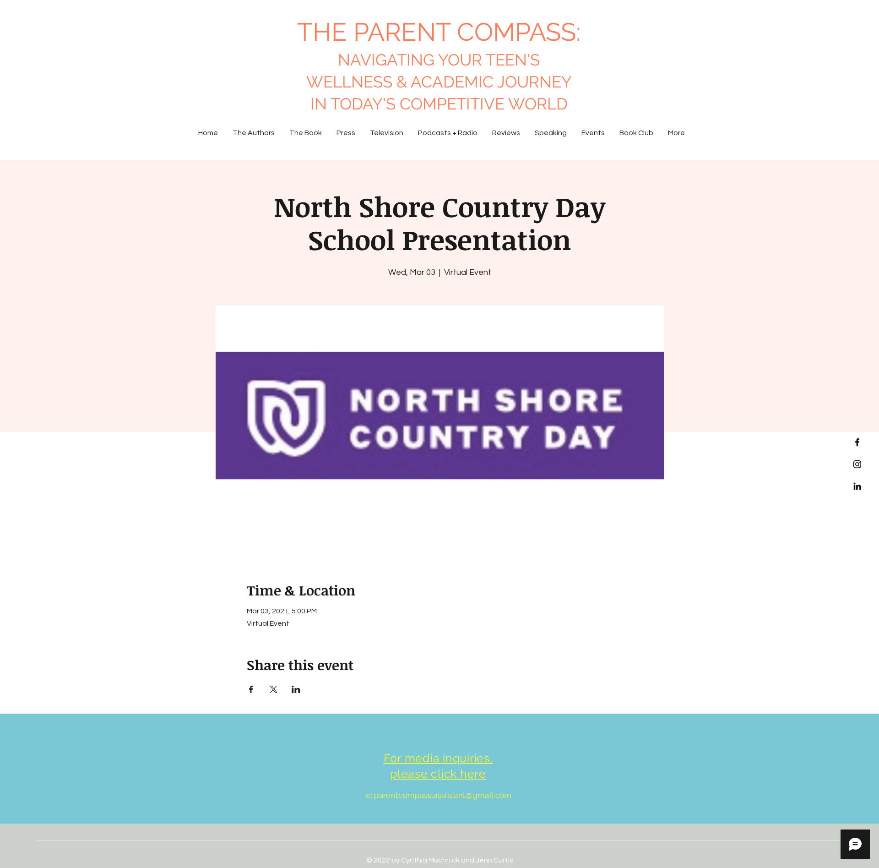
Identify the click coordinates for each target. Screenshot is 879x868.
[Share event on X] (273, 689)
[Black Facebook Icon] (857, 442)
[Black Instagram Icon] (857, 464)
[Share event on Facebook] (251, 689)
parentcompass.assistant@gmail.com (442, 795)
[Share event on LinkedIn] (296, 689)
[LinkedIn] (857, 486)
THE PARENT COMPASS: (439, 32)
